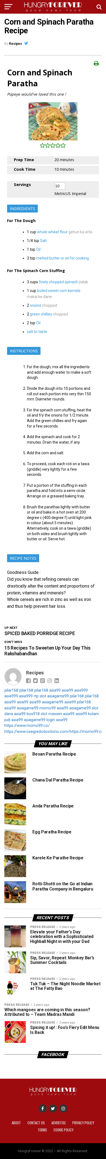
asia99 (55, 690)
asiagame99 (58, 696)
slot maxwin (51, 714)
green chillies (41, 314)
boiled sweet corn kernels (58, 290)
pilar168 (11, 690)
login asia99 (56, 720)
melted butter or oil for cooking (62, 258)
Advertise (58, 1122)
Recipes (15, 44)
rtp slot (40, 696)
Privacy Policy (83, 1122)
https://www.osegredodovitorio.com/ (37, 731)
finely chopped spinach (58, 282)
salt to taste (37, 331)
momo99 (47, 708)
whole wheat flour (52, 232)
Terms (42, 1130)
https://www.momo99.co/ (27, 725)
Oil (38, 249)
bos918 (33, 714)
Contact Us (36, 1122)
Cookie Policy (63, 1130)
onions (35, 305)
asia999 (81, 690)
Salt (43, 240)
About (16, 1122)
